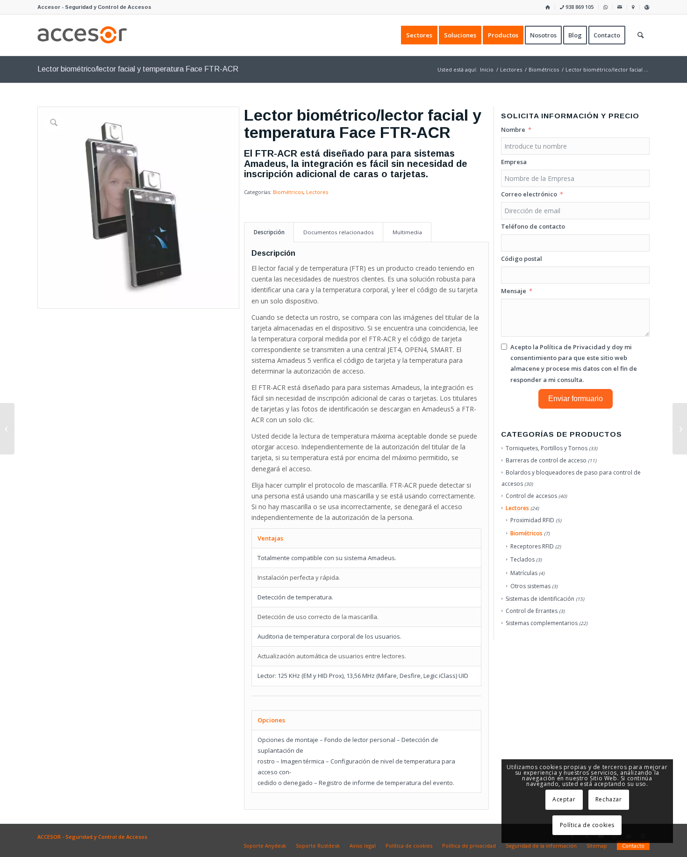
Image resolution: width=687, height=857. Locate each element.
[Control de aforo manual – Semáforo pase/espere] (7, 428)
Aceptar (563, 799)
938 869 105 (579, 6)
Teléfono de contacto (533, 226)
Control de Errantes (532, 611)
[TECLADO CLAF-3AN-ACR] (680, 428)
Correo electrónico (529, 194)
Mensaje (513, 291)
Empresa (514, 162)
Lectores (317, 191)
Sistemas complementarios (542, 623)
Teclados (522, 559)
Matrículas (523, 573)
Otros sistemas (530, 586)
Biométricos (288, 191)
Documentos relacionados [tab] (338, 232)
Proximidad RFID (532, 520)
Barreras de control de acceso (546, 460)
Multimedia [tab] (407, 232)
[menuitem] (548, 7)
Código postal (521, 258)
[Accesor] (82, 35)
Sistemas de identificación (540, 599)
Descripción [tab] (269, 232)
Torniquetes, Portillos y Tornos (546, 448)
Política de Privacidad (573, 347)
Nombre (513, 129)
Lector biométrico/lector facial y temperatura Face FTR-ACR (137, 69)
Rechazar (608, 799)
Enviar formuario (575, 399)
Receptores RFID (532, 546)
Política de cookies (587, 825)
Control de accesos (531, 496)
